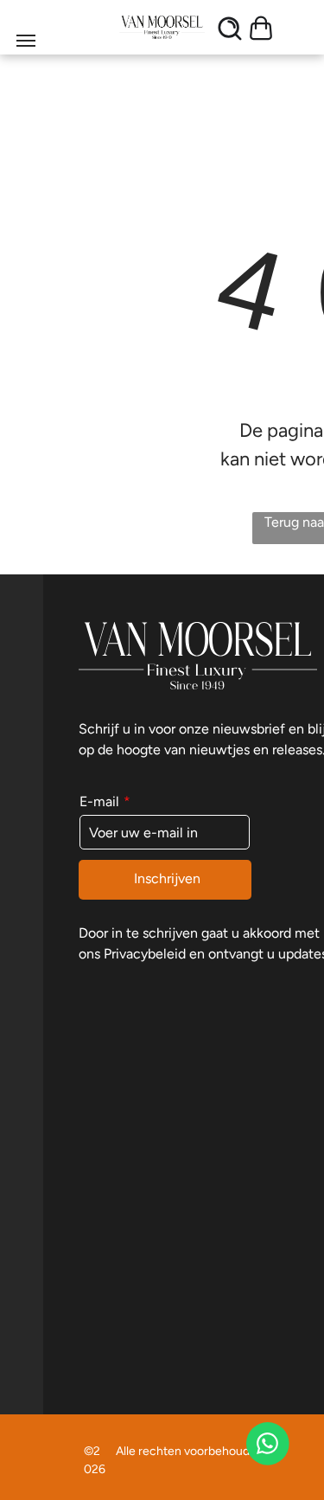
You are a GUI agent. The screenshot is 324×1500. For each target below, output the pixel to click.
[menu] (26, 40)
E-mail (99, 801)
